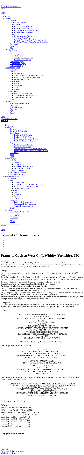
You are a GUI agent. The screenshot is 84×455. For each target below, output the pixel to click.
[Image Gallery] (42, 250)
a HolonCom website (8, 453)
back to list (5, 449)
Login (3, 13)
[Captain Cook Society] (9, 6)
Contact (21, 451)
